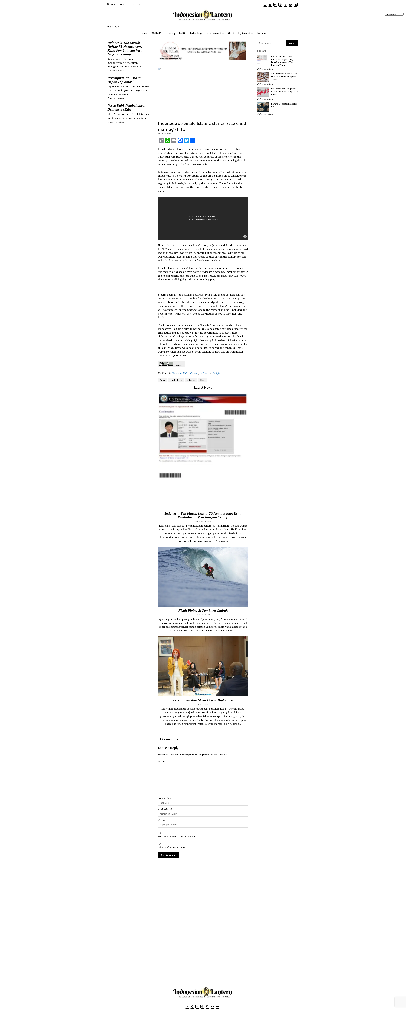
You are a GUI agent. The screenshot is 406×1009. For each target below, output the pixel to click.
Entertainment (213, 33)
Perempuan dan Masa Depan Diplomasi (124, 80)
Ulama (203, 380)
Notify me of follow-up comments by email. (177, 836)
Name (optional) (165, 798)
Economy (170, 33)
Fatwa (162, 380)
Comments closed (117, 71)
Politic (182, 33)
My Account (244, 33)
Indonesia (191, 380)
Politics (203, 373)
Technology (196, 33)
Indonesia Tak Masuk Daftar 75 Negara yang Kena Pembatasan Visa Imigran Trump (125, 48)
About (123, 4)
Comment (162, 761)
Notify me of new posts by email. (172, 847)
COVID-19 (156, 33)
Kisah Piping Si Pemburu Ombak (203, 610)
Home (143, 33)
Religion (217, 373)
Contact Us (134, 4)
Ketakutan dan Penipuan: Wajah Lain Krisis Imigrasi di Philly (284, 91)
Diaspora (261, 33)
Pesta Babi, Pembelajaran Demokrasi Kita (127, 107)
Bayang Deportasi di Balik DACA (284, 105)
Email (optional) (165, 809)
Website (161, 820)
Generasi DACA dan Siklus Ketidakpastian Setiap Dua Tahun (284, 76)
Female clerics (176, 380)
